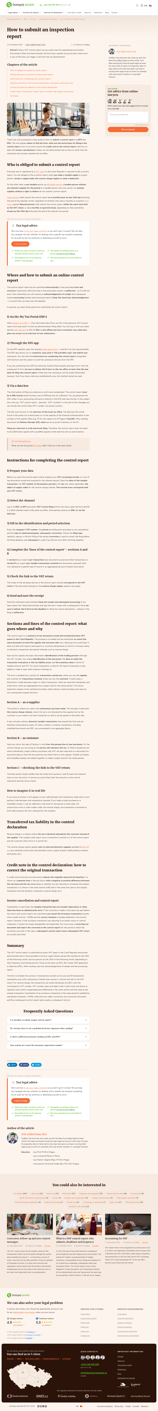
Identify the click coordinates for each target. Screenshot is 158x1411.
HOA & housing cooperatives (128, 1336)
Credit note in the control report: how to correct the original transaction (42, 91)
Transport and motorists (102, 1198)
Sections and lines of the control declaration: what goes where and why (41, 83)
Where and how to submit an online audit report (31, 74)
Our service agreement (105, 1406)
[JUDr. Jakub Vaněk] (120, 101)
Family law (85, 1327)
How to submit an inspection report (72, 19)
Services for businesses (53, 13)
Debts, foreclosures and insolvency (33, 1198)
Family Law (52, 1193)
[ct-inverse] (17, 1396)
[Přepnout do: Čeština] (150, 5)
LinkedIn (29, 1338)
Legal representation (89, 1318)
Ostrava (66, 1359)
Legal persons (13, 197)
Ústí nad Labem (32, 1359)
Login (145, 5)
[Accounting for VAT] (128, 1224)
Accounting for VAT (116, 1238)
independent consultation (24, 1312)
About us (87, 13)
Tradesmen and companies (48, 19)
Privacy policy (119, 1406)
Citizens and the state (116, 1193)
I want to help (20, 244)
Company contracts (124, 1323)
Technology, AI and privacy (94, 1202)
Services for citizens (31, 13)
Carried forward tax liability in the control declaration (33, 87)
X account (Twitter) (33, 1335)
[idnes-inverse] (66, 1396)
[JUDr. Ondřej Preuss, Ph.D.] (110, 101)
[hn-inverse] (42, 1396)
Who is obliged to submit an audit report (28, 70)
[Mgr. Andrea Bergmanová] (115, 101)
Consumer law (137, 1193)
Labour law (37, 1193)
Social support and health (127, 1198)
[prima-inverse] (91, 1396)
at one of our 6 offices (66, 254)
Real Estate (68, 1193)
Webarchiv (144, 1406)
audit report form (50, 349)
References (98, 13)
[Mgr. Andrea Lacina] (125, 101)
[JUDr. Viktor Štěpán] (129, 101)
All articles (20, 1193)
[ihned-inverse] (116, 1396)
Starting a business (124, 1327)
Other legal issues (134, 1202)
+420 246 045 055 (51, 5)
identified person (54, 184)
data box (22, 330)
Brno (19, 1359)
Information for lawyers (126, 1378)
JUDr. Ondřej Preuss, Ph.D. (35, 45)
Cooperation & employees (127, 1331)
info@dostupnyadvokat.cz (94, 1372)
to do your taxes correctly (35, 231)
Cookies (128, 1406)
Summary (14, 96)
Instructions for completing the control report (30, 79)
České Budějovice (51, 1359)
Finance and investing (53, 1202)
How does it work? (74, 13)
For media (136, 1406)
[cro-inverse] (140, 1396)
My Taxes (37, 445)
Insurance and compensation (76, 1198)
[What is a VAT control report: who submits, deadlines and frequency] (79, 1224)
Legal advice (13, 13)
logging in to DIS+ (20, 323)
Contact (114, 13)
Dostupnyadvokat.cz (14, 19)
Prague (10, 1359)
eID (16, 330)
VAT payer (40, 171)
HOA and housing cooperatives (28, 1202)
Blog (107, 13)
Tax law (33, 19)
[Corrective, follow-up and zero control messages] (30, 1224)
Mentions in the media (79, 1206)
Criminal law (73, 1202)
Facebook (31, 1332)
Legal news (115, 1202)
